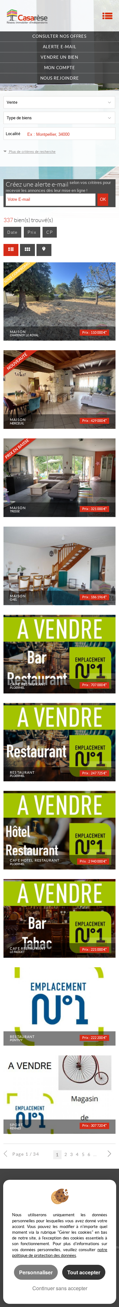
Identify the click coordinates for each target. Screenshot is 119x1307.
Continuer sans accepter (59, 1288)
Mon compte (59, 67)
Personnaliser (36, 1272)
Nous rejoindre (59, 78)
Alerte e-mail (59, 46)
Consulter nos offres (59, 36)
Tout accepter (83, 1272)
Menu (107, 15)
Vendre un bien (59, 57)
